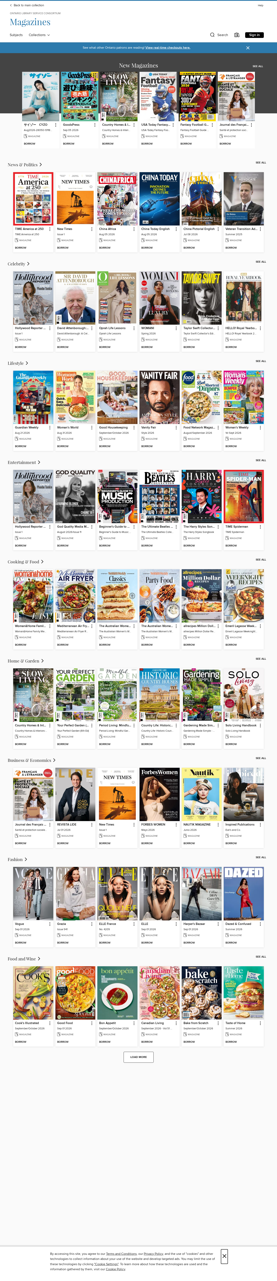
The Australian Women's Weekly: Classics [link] (115, 626)
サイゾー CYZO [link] (35, 125)
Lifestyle (16, 363)
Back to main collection (28, 5)
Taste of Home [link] (235, 1023)
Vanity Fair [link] (148, 428)
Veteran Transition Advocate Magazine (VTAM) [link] (241, 229)
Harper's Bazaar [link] (194, 924)
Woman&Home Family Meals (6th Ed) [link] (31, 626)
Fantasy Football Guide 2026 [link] (195, 125)
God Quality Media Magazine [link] (73, 527)
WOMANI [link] (147, 328)
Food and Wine (22, 958)
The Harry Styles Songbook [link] (200, 527)
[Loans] (237, 36)
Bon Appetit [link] (107, 1023)
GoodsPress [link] (71, 125)
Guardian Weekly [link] (27, 428)
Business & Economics (30, 760)
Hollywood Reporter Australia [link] (31, 328)
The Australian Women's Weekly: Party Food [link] (157, 626)
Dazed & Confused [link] (238, 924)
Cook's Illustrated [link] (27, 1023)
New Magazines (138, 65)
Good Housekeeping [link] (113, 428)
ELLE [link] (144, 924)
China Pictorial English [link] (199, 229)
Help (260, 5)
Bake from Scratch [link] (196, 1023)
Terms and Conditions (121, 1254)
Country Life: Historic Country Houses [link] (157, 725)
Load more (138, 1057)
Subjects (16, 35)
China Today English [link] (155, 229)
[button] (218, 36)
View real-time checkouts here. (167, 48)
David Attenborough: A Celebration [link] (73, 328)
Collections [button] (38, 35)
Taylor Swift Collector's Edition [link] (200, 328)
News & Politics (23, 164)
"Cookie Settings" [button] (106, 1264)
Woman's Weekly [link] (237, 428)
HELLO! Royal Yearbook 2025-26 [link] (241, 328)
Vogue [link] (19, 924)
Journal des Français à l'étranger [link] (234, 125)
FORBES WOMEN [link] (153, 825)
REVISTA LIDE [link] (66, 825)
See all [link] (258, 66)
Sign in (254, 35)
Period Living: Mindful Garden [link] (115, 725)
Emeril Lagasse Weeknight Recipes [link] (241, 626)
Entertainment (22, 462)
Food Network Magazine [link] (200, 428)
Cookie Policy (115, 1269)
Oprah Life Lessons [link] (112, 328)
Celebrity (17, 263)
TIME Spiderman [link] (236, 527)
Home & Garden (24, 661)
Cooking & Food (24, 561)
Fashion (16, 859)
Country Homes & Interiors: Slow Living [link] (117, 125)
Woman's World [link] (67, 428)
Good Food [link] (65, 1023)
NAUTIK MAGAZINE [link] (197, 825)
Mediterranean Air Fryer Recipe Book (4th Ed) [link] (73, 626)
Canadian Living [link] (152, 1023)
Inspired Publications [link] (239, 825)
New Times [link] (64, 229)
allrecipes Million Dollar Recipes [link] (200, 626)
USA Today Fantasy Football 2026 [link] (156, 125)
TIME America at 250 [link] (29, 229)
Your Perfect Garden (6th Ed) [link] (73, 725)
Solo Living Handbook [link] (241, 725)
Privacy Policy (153, 1254)
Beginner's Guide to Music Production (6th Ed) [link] (115, 527)
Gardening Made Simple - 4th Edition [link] (200, 725)
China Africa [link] (107, 229)
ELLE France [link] (107, 924)
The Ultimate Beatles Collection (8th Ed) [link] (157, 527)
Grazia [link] (61, 924)
